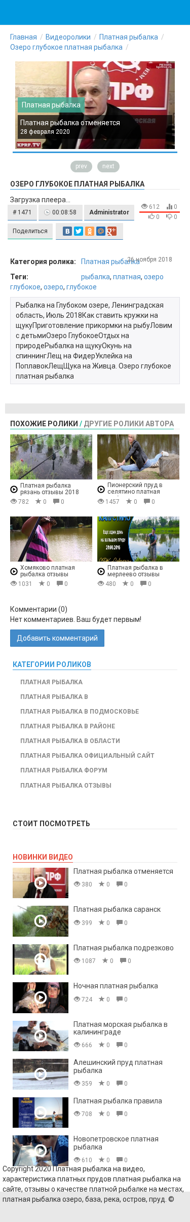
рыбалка (95, 277)
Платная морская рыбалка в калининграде (120, 1028)
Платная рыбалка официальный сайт (87, 755)
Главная (23, 37)
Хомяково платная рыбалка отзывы (47, 571)
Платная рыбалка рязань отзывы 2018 (49, 489)
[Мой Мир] (100, 231)
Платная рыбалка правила (117, 1101)
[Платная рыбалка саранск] (40, 921)
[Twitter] (78, 231)
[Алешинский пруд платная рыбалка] (40, 1074)
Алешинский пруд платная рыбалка (118, 1066)
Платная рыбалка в (54, 696)
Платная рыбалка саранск (117, 909)
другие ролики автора (129, 424)
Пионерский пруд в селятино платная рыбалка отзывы (135, 492)
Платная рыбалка (128, 37)
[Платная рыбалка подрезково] (40, 959)
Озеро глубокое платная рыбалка (66, 47)
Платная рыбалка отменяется (70, 123)
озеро (53, 287)
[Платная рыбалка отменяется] (40, 883)
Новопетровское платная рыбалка (116, 1143)
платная (127, 277)
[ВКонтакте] (67, 231)
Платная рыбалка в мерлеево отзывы (135, 571)
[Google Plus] (112, 231)
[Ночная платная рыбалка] (40, 997)
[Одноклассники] (89, 231)
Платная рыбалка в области (70, 741)
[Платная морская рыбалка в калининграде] (40, 1036)
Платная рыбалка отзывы (65, 785)
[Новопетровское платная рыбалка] (40, 1150)
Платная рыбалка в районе (67, 726)
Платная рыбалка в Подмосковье (79, 711)
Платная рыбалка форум (63, 770)
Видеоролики (68, 37)
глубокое (81, 287)
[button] (22, 212)
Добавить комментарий (57, 638)
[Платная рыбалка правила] (40, 1112)
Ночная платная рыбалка (115, 986)
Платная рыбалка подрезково (123, 948)
